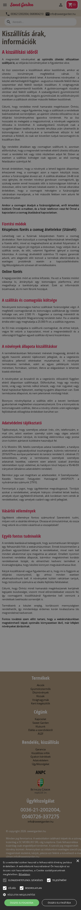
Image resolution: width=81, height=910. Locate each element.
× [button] (77, 861)
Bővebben (24, 874)
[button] (5, 880)
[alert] (40, 455)
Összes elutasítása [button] (59, 902)
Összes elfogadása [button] (21, 902)
